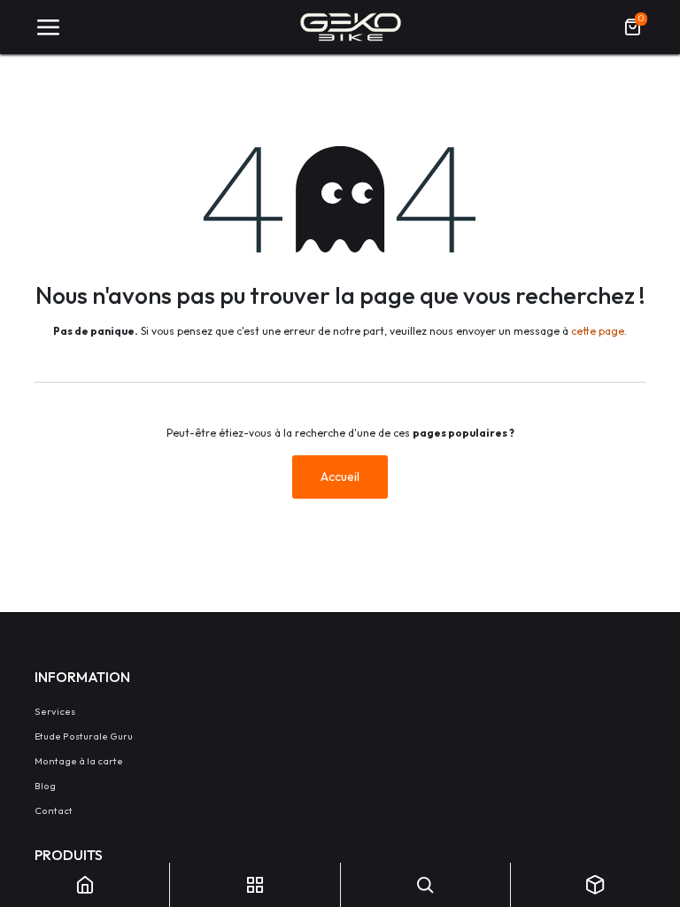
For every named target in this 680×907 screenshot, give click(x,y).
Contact (54, 810)
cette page (597, 330)
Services (55, 711)
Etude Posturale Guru (84, 736)
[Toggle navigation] (48, 27)
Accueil (340, 477)
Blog (45, 785)
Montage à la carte (79, 761)
